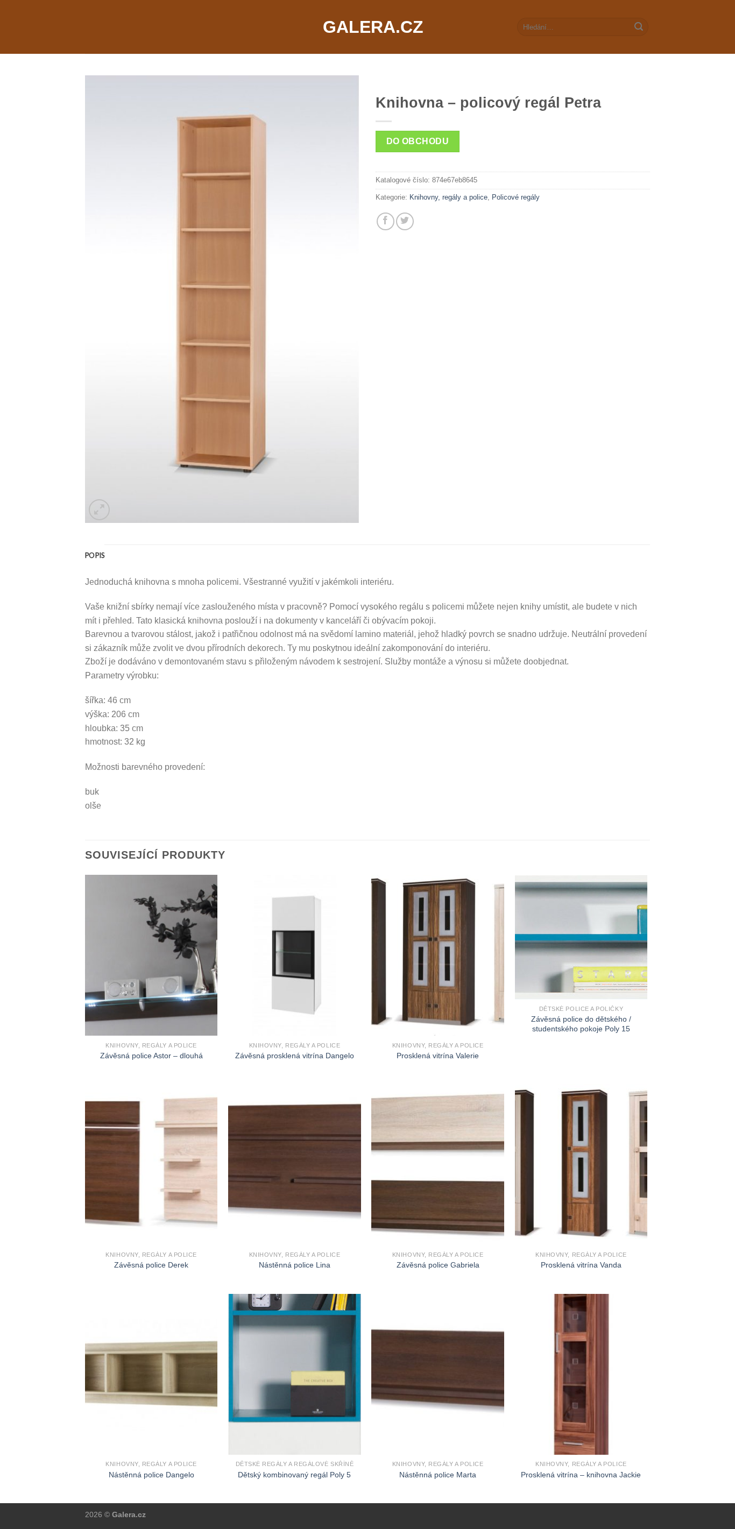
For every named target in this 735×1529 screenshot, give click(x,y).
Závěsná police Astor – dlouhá (151, 1055)
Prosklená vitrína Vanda (581, 1265)
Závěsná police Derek (151, 1265)
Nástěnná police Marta (437, 1474)
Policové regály (516, 197)
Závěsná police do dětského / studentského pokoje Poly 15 (581, 1024)
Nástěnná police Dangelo (151, 1474)
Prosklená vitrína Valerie (438, 1055)
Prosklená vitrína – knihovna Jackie (581, 1474)
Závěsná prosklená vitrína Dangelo (294, 1055)
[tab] (94, 555)
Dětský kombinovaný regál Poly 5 (294, 1474)
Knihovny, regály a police (448, 197)
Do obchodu (417, 141)
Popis (94, 555)
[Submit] (639, 27)
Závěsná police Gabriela (438, 1265)
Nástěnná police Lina (294, 1265)
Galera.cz (367, 27)
